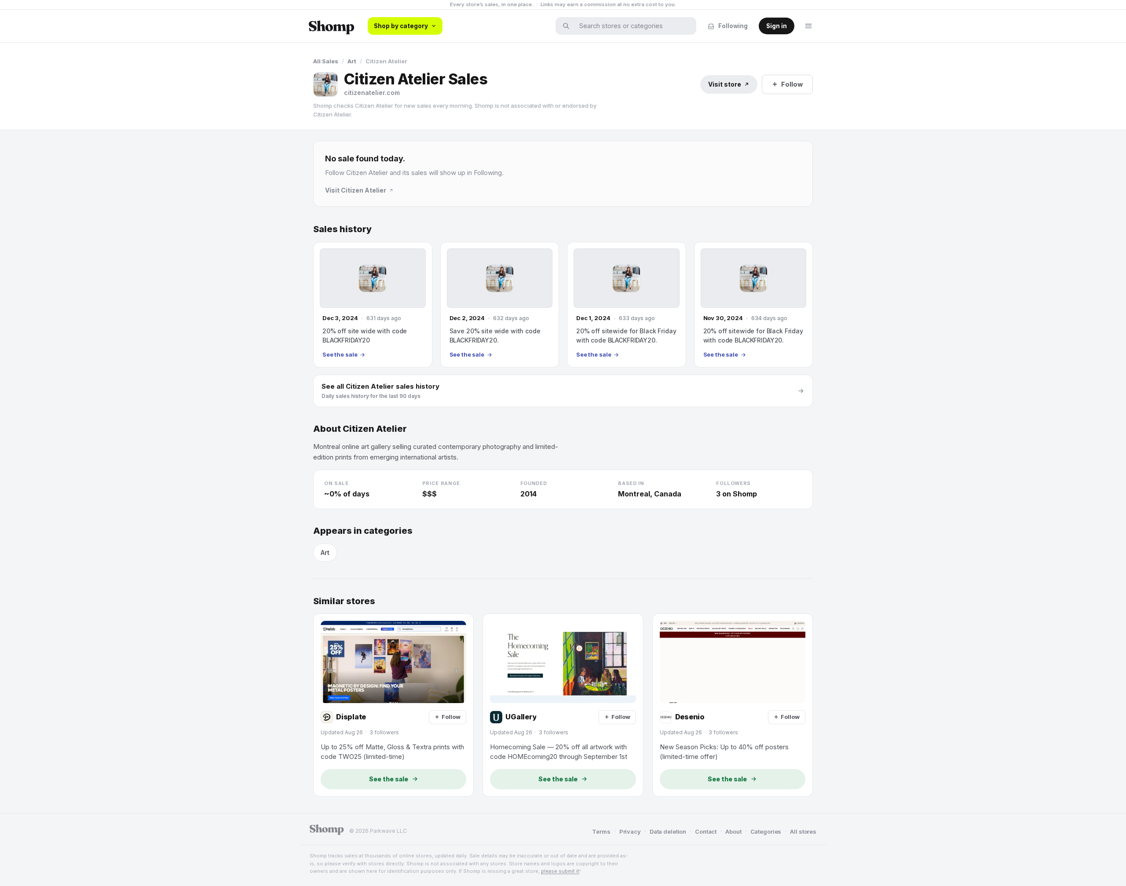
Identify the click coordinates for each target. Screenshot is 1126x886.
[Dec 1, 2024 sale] (626, 304)
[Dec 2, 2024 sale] (500, 304)
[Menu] (808, 26)
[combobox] (631, 26)
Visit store (724, 84)
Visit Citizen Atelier (355, 190)
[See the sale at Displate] (393, 705)
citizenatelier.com (372, 92)
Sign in (776, 25)
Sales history (342, 229)
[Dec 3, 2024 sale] (373, 304)
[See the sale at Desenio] (732, 705)
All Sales (325, 61)
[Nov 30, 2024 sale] (754, 304)
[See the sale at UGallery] (563, 705)
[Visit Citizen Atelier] (325, 84)
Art (351, 61)
